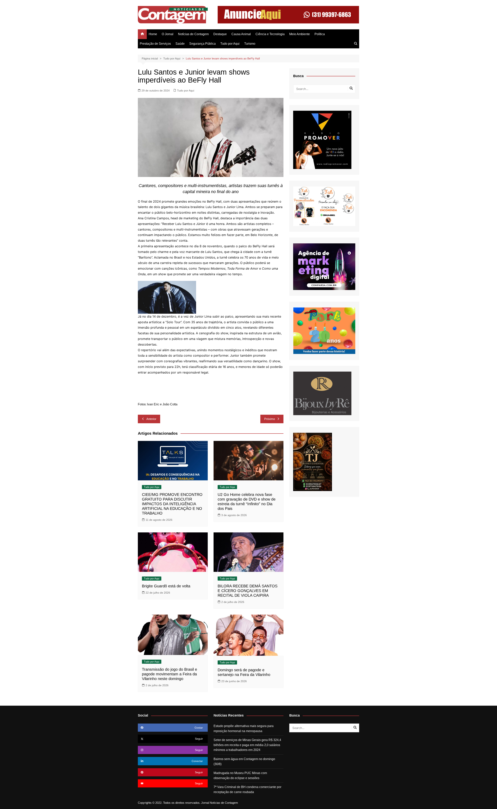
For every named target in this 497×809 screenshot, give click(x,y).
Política (320, 34)
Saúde (180, 43)
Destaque (220, 34)
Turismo (249, 43)
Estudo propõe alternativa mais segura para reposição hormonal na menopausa (244, 728)
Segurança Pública (202, 43)
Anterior (151, 419)
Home (153, 34)
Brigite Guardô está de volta (166, 586)
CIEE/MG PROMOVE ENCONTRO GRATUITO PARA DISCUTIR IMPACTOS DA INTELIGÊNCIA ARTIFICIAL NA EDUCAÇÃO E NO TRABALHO (172, 503)
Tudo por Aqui (230, 43)
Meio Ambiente (299, 34)
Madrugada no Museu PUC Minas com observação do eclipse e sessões (240, 775)
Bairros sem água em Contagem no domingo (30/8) (244, 761)
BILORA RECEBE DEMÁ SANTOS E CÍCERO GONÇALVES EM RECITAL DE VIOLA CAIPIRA (247, 590)
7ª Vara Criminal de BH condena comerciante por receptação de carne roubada (247, 789)
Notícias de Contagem (193, 34)
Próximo (269, 419)
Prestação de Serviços (155, 43)
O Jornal (167, 34)
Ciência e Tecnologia (270, 34)
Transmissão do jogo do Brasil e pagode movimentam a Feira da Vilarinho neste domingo (169, 674)
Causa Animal (241, 34)
